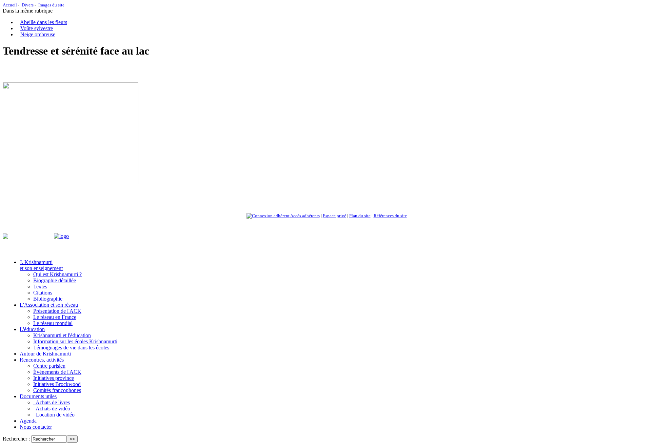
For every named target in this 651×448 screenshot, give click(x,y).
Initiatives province (53, 378)
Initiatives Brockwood (57, 384)
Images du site (51, 5)
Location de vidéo (54, 415)
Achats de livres (51, 402)
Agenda (28, 421)
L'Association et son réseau (49, 305)
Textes (40, 286)
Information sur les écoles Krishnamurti (75, 341)
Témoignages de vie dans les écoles (71, 347)
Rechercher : (16, 439)
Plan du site (360, 215)
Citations (42, 293)
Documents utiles (38, 396)
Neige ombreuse (37, 34)
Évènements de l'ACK (57, 372)
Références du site (390, 215)
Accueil (10, 5)
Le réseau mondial (53, 323)
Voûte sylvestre (36, 28)
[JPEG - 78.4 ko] (70, 182)
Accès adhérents (305, 215)
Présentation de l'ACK (57, 311)
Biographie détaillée (54, 280)
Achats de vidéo (51, 408)
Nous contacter (36, 427)
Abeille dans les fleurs (43, 22)
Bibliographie (47, 299)
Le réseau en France (54, 317)
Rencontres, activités (42, 360)
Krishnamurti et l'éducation (62, 335)
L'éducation (32, 329)
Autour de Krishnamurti (45, 354)
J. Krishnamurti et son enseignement (41, 265)
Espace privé (334, 215)
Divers (28, 5)
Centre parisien (49, 366)
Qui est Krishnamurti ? (57, 274)
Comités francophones (57, 390)
